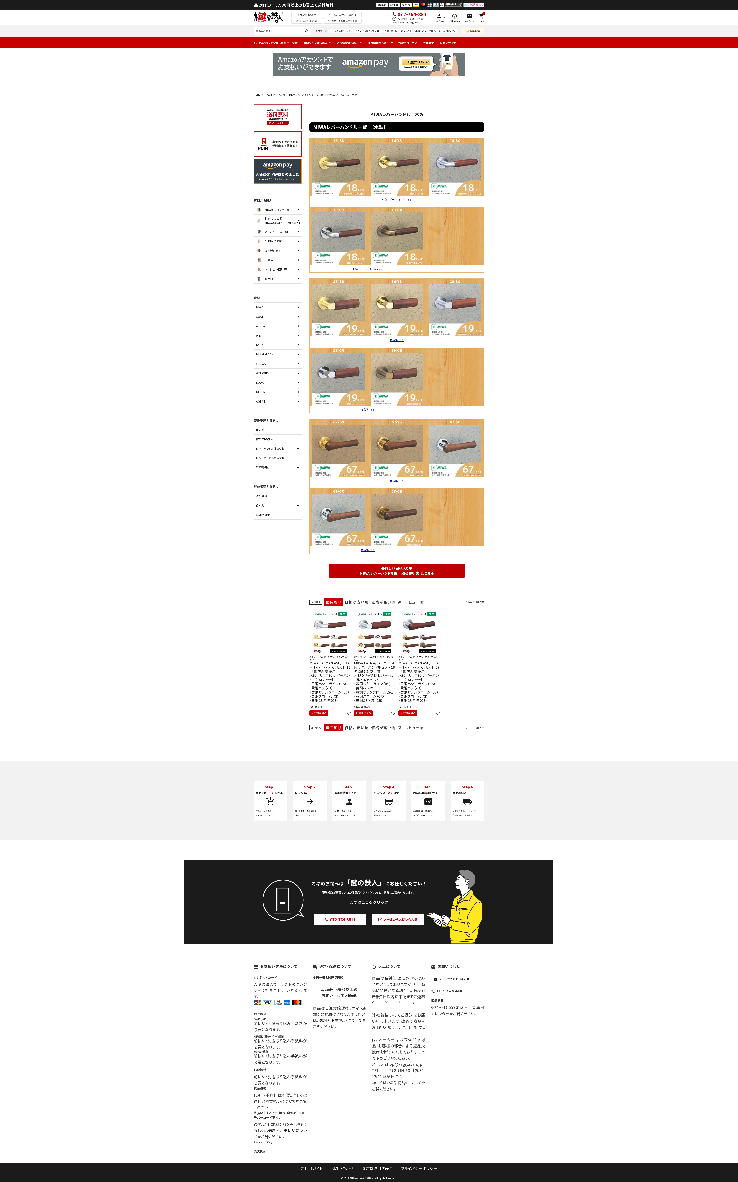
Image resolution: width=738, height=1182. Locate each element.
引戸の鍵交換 (391, 31)
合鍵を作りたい (407, 43)
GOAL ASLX (405, 31)
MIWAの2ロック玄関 (277, 210)
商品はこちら (397, 340)
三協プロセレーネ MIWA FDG (442, 31)
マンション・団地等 (276, 269)
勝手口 (269, 279)
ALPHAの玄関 (273, 241)
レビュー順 (414, 602)
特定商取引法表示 (377, 1168)
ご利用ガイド (312, 1168)
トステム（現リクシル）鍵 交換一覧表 (276, 43)
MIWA (259, 307)
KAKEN (260, 392)
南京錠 (260, 505)
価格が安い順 (356, 602)
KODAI (260, 382)
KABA (259, 345)
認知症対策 (263, 515)
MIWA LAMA (420, 31)
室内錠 (260, 430)
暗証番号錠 (263, 467)
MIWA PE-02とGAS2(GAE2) (368, 31)
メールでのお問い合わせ (452, 979)
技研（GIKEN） (264, 373)
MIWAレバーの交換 (275, 94)
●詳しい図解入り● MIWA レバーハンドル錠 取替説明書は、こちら (397, 571)
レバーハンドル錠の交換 (270, 449)
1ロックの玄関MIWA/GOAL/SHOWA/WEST (283, 221)
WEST (260, 335)
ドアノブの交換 (264, 439)
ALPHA (260, 326)
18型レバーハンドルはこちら (397, 199)
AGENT (261, 401)
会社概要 (428, 43)
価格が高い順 (383, 602)
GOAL (259, 317)
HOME (257, 94)
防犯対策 (261, 496)
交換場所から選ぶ (348, 43)
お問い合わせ (448, 43)
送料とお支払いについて (340, 1020)
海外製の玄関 (273, 250)
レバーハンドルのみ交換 (270, 458)
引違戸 (269, 260)
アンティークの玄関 (276, 232)
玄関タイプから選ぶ (315, 43)
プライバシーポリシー (419, 1168)
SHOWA (261, 364)
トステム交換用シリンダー (341, 31)
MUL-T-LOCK (264, 354)
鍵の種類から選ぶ (378, 43)
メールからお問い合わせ (398, 919)
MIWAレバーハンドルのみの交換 (306, 94)
